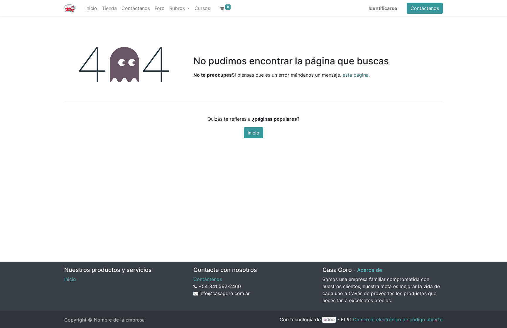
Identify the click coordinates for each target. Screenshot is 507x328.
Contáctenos (424, 8)
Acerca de (369, 270)
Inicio (253, 133)
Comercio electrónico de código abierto (398, 319)
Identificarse (383, 8)
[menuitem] (91, 8)
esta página (356, 75)
